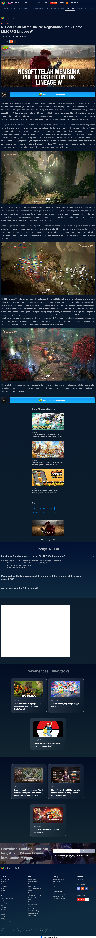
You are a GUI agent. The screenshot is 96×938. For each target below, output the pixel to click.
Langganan (87, 851)
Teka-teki (3, 907)
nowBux (3, 888)
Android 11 (4, 890)
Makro (30, 890)
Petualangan (4, 903)
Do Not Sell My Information (45, 931)
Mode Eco (31, 893)
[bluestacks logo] (8, 3)
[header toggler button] (93, 3)
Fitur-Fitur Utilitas (33, 913)
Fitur (17, 3)
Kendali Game (32, 879)
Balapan (3, 910)
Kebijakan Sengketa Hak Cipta (20, 931)
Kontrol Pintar (32, 897)
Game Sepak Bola (6, 921)
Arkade (3, 905)
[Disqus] (35, 631)
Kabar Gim (70, 8)
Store (51, 3)
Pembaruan (80, 879)
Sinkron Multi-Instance (34, 888)
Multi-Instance (32, 886)
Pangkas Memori (33, 904)
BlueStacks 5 (4, 881)
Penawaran (4, 886)
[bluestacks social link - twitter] (91, 888)
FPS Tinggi (31, 908)
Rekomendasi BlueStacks (55, 8)
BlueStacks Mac (5, 879)
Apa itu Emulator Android (60, 898)
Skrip (29, 906)
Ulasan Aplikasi (24, 8)
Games (13, 8)
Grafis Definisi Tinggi (34, 911)
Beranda (5, 8)
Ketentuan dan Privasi (6, 931)
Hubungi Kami (57, 881)
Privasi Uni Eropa (33, 931)
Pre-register (56, 512)
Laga (2, 901)
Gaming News (43, 508)
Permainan (28, 3)
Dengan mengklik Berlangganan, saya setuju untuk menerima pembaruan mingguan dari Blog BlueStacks (70, 856)
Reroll (29, 899)
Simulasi (3, 914)
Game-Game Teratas (7, 898)
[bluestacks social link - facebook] (86, 888)
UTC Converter (32, 915)
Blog (38, 3)
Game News (45, 512)
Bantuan (74, 3)
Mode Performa (32, 902)
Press (54, 886)
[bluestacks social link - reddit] (82, 888)
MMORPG (35, 512)
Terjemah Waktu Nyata (34, 895)
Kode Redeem (81, 8)
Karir (54, 884)
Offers (62, 3)
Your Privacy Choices (50, 937)
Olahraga (3, 916)
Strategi (3, 919)
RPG (34, 508)
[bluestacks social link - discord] (78, 888)
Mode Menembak (33, 881)
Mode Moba (31, 884)
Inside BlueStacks (38, 8)
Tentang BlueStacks (58, 879)
